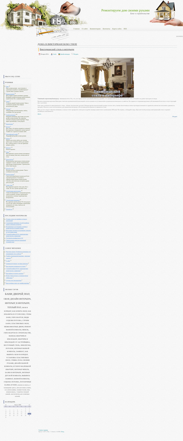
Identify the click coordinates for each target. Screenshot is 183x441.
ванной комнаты (21, 379)
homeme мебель (10, 392)
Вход (62, 431)
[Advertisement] (17, 58)
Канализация (9, 124)
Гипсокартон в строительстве (17, 333)
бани (8, 293)
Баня (7, 86)
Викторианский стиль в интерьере (57, 49)
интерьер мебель (21, 369)
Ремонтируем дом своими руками (125, 10)
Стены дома (9, 185)
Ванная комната (10, 94)
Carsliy (54, 54)
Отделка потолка (11, 382)
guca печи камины (10, 390)
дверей (18, 293)
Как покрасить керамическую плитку (16, 266)
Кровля (8, 127)
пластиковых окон (20, 323)
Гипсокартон (17, 317)
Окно (7, 152)
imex (28, 390)
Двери (7, 101)
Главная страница (43, 430)
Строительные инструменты (13, 191)
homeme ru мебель (23, 385)
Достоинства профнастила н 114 (14, 238)
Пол (27, 293)
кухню (14, 385)
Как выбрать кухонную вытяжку (15, 273)
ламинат (20, 351)
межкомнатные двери (14, 327)
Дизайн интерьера (10, 115)
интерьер (10, 303)
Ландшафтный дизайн (12, 134)
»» (29, 405)
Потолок (9, 348)
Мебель (8, 138)
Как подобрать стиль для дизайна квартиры (17, 283)
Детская (8, 109)
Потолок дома (10, 168)
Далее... (40, 114)
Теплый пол (9, 209)
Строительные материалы (13, 200)
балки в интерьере (13, 372)
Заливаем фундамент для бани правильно (17, 263)
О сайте (8, 261)
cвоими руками (21, 390)
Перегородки (9, 159)
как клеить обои (19, 311)
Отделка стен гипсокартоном (13, 280)
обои (6, 299)
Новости (8, 148)
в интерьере (23, 303)
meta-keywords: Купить (24, 387)
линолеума (25, 345)
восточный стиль (12, 345)
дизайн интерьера (20, 299)
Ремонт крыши (10, 174)
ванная (12, 336)
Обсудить (75, 54)
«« (5, 405)
